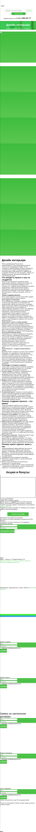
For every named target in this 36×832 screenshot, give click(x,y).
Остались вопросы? (6, 560)
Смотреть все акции (18, 514)
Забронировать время (7, 531)
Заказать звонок (5, 506)
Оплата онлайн (18, 563)
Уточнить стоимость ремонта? (21, 560)
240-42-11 (23, 18)
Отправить (3, 650)
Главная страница (11, 28)
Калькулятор (18, 13)
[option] (18, 493)
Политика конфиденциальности (9, 562)
